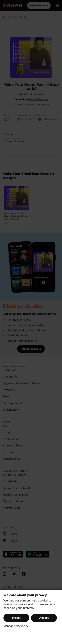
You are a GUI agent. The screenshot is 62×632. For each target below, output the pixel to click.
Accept (44, 617)
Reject (16, 617)
